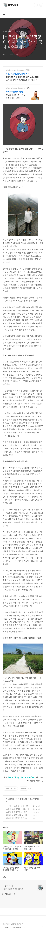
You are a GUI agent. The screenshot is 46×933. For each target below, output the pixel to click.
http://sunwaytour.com (15, 70)
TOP (41, 925)
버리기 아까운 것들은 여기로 (12, 889)
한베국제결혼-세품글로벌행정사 (15, 91)
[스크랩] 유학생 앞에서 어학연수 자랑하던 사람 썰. (17, 813)
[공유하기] (12, 788)
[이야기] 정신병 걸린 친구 (15, 818)
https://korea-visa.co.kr (15, 88)
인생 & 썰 (23, 799)
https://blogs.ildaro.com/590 (21, 777)
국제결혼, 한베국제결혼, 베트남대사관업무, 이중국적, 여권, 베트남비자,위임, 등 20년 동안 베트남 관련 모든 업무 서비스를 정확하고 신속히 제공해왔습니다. (23, 78)
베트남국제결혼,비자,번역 (18, 73)
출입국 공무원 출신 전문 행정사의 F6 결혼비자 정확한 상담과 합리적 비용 (16, 96)
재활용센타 (7, 885)
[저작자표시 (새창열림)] (30, 788)
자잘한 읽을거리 (12, 799)
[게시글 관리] (15, 788)
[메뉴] (41, 5)
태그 (12, 14)
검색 (36, 5)
